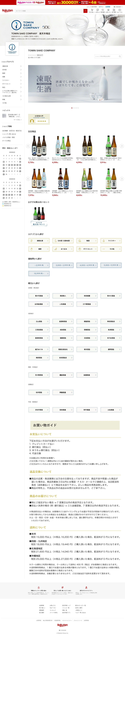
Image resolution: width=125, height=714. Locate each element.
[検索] (85, 11)
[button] (118, 7)
